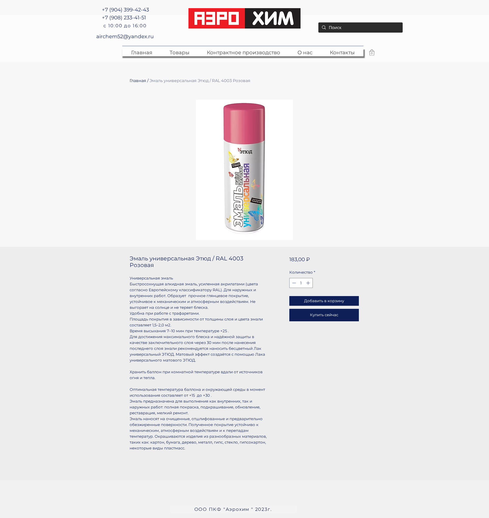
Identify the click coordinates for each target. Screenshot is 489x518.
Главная (138, 80)
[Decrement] (293, 283)
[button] (371, 52)
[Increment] (308, 283)
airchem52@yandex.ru (125, 36)
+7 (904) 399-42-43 (125, 10)
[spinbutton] (301, 283)
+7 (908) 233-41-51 (124, 18)
